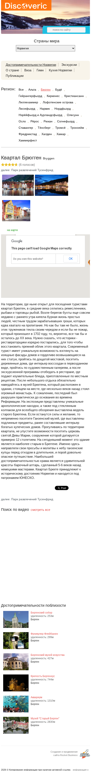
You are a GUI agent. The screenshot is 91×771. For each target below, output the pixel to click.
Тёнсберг (44, 127)
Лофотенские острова (58, 102)
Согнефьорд (65, 121)
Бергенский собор (41, 612)
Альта (32, 89)
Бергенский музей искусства (48, 655)
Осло (22, 121)
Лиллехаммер (28, 102)
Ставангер (26, 127)
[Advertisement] (45, 566)
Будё (58, 89)
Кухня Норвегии (60, 70)
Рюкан (48, 121)
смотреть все (40, 509)
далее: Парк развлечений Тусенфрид (27, 170)
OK (71, 258)
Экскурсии (69, 64)
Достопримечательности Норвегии (31, 64)
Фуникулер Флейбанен (44, 633)
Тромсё (60, 127)
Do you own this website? (28, 258)
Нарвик (45, 108)
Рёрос (34, 121)
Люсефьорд (27, 108)
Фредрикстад (28, 134)
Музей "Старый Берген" (45, 718)
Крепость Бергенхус (43, 676)
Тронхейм (77, 127)
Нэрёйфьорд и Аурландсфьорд (40, 115)
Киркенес (53, 96)
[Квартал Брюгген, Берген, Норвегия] (18, 194)
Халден (46, 134)
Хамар (61, 134)
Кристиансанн (74, 96)
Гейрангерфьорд (30, 96)
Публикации (14, 75)
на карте (12, 230)
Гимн (40, 70)
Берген (46, 89)
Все (21, 89)
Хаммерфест (28, 140)
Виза (27, 70)
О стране (12, 70)
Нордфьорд (62, 108)
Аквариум (36, 697)
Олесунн (73, 115)
